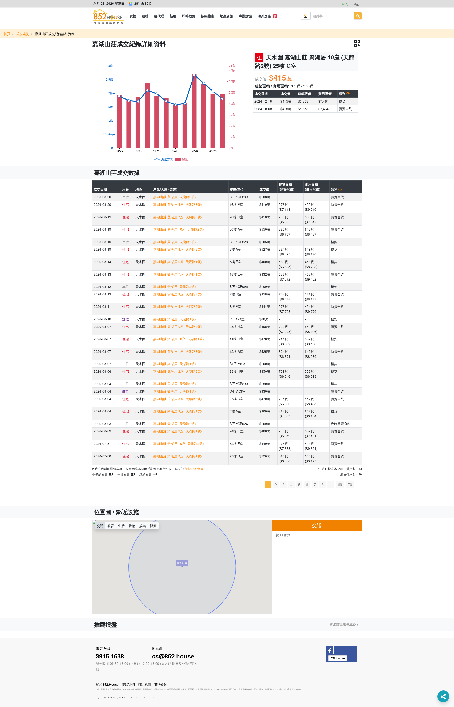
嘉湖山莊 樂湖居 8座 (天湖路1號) (177, 411)
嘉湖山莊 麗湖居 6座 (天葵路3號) (177, 326)
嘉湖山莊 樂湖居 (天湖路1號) (174, 319)
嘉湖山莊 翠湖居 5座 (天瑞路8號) (177, 398)
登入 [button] (345, 4)
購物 (132, 525)
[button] (133, 16)
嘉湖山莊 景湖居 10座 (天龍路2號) (178, 229)
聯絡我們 (128, 684)
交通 (100, 525)
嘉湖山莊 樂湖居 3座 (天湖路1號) (177, 456)
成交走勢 (22, 33)
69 (340, 484)
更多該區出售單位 (343, 624)
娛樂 (142, 525)
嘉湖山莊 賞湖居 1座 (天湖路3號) (177, 351)
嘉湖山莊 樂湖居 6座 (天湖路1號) (177, 261)
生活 (121, 525)
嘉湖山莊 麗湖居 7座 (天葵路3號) (177, 217)
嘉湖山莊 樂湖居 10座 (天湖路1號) (178, 338)
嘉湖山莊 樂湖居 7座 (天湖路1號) (177, 274)
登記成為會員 (194, 468)
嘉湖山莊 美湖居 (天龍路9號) (174, 196)
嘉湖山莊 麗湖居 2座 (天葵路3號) (177, 371)
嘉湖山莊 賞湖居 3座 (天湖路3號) (177, 294)
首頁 (7, 33)
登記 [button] (356, 4)
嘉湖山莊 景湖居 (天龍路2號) (174, 241)
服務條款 (160, 684)
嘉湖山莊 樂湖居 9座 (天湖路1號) (177, 431)
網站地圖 (144, 684)
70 (350, 484)
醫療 (153, 525)
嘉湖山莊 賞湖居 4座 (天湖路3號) (177, 204)
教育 (110, 525)
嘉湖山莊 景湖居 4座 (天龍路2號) (177, 306)
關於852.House (107, 684)
